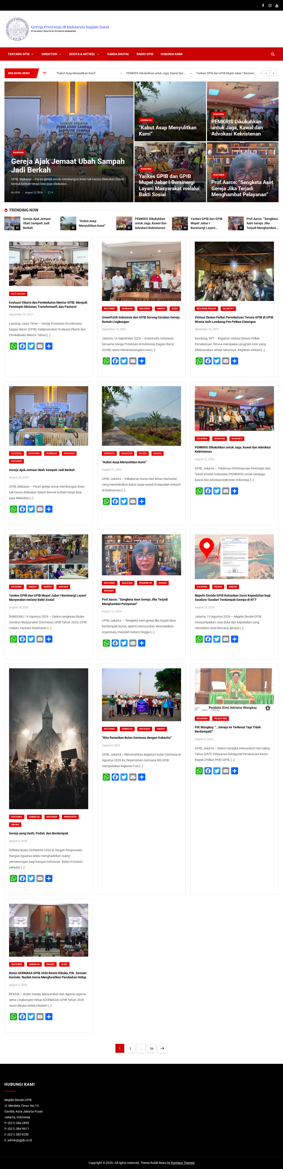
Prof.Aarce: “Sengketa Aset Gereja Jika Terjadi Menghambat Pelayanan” (226, 73)
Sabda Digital (118, 54)
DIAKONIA (18, 152)
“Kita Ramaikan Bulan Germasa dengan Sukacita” (137, 737)
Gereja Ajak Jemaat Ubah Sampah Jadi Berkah (68, 165)
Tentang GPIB (19, 54)
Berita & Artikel (82, 54)
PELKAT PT (228, 308)
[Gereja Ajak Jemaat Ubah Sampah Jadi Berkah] (69, 141)
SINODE (161, 308)
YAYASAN (63, 586)
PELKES (143, 453)
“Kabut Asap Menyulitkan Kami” (124, 462)
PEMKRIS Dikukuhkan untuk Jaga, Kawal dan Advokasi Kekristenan (86, 73)
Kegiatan (144, 308)
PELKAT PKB (220, 718)
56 (153, 1048)
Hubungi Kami (171, 54)
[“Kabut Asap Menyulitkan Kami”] (170, 111)
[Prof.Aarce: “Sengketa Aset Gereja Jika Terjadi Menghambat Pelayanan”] (236, 223)
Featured (219, 175)
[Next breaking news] (273, 73)
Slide (175, 308)
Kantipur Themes (183, 1163)
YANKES (47, 586)
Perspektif (145, 583)
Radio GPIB (145, 54)
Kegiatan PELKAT (206, 308)
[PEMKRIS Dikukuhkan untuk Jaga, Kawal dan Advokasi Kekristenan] (124, 223)
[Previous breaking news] (267, 73)
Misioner (16, 461)
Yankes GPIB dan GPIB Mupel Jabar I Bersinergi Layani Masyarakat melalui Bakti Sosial (156, 73)
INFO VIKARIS (18, 294)
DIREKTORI (49, 54)
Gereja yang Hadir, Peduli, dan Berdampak (38, 833)
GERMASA (146, 120)
